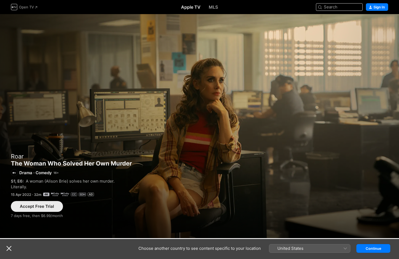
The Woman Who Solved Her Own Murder (199, 126)
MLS (213, 7)
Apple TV (191, 7)
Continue (373, 248)
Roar (17, 156)
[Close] (9, 248)
